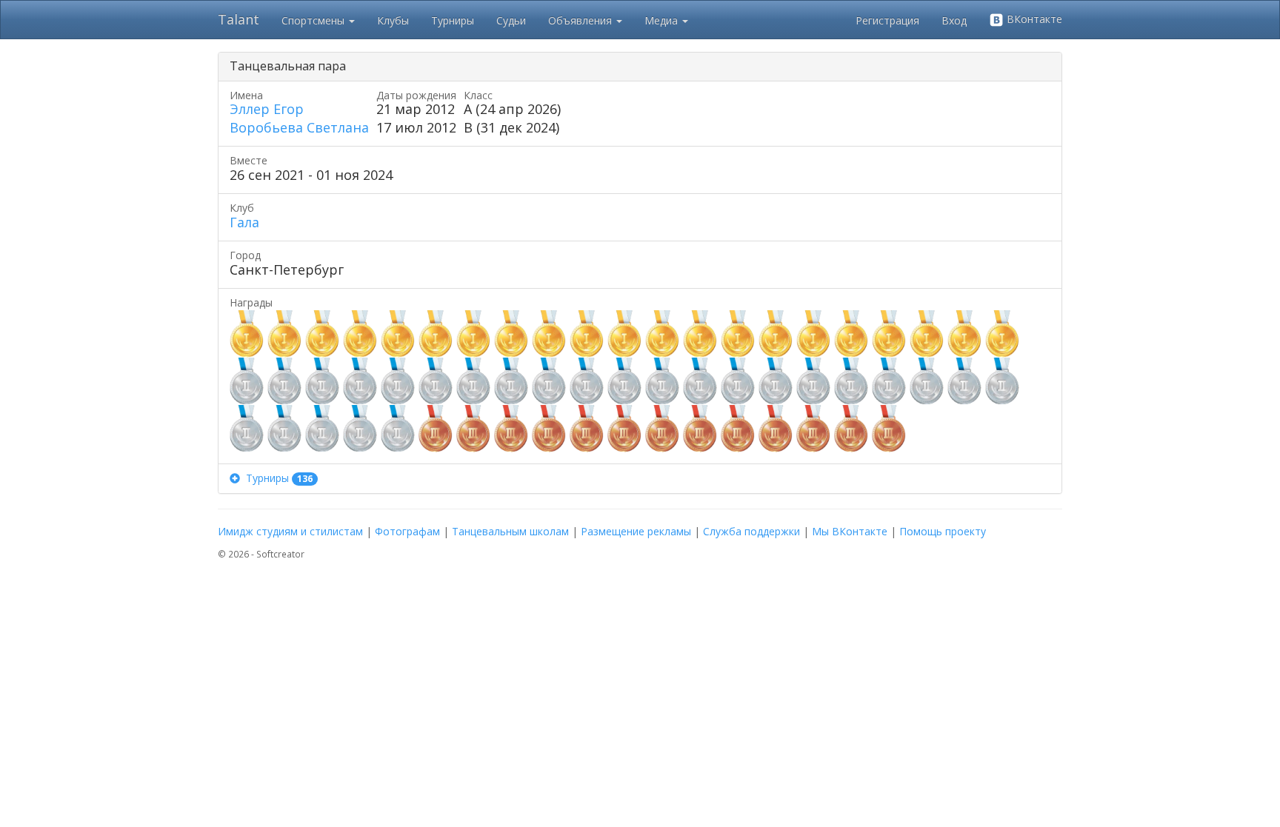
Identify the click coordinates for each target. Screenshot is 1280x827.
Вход (954, 20)
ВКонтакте (1033, 19)
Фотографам (407, 531)
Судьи (511, 20)
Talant (238, 19)
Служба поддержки (751, 531)
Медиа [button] (662, 20)
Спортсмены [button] (314, 20)
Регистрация (887, 20)
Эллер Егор (267, 109)
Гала (244, 222)
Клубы (393, 20)
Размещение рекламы (636, 531)
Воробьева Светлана (299, 127)
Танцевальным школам (510, 531)
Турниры (452, 20)
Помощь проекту (942, 531)
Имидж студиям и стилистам (290, 531)
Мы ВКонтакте (849, 531)
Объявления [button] (581, 20)
